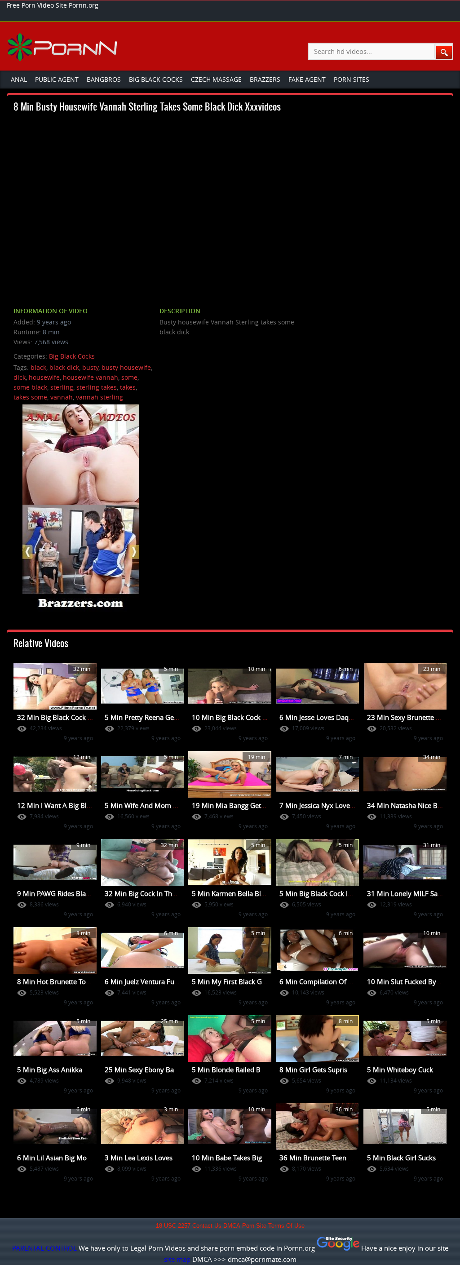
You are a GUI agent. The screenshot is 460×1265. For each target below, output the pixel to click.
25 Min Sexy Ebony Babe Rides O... (158, 1069)
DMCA (231, 1226)
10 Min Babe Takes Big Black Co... (244, 1157)
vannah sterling (99, 397)
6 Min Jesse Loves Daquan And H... (333, 717)
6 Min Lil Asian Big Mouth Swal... (68, 1157)
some (129, 377)
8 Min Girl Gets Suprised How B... (330, 1069)
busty (90, 367)
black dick (64, 367)
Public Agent (57, 79)
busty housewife (126, 367)
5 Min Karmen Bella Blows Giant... (244, 893)
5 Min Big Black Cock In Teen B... (329, 893)
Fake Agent (307, 79)
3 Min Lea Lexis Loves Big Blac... (154, 1157)
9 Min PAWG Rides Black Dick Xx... (70, 893)
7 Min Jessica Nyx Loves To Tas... (329, 805)
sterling (61, 387)
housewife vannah (90, 377)
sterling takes (96, 387)
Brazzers (265, 79)
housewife (44, 377)
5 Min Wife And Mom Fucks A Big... (159, 805)
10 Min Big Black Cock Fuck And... (244, 717)
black (38, 367)
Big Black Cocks (156, 79)
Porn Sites (351, 79)
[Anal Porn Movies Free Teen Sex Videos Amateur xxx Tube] (63, 47)
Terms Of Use (286, 1226)
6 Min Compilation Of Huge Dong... (333, 981)
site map (177, 1259)
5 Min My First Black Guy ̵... (234, 981)
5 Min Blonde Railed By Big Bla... (242, 1069)
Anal (19, 79)
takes (128, 387)
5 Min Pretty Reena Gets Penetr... (156, 717)
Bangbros (104, 79)
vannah (61, 397)
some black (30, 387)
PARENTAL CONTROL (44, 1247)
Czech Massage (216, 79)
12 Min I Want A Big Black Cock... (68, 805)
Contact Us (206, 1226)
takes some (30, 397)
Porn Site (254, 1226)
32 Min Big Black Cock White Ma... (70, 717)
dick (19, 377)
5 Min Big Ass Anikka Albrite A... (66, 1069)
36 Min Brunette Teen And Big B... (331, 1157)
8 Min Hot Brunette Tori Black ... (66, 981)
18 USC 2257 (173, 1226)
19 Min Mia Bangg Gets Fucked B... (245, 805)
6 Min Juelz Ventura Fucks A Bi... (154, 981)
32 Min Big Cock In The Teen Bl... (155, 893)
